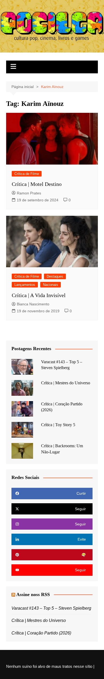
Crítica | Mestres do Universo (65, 383)
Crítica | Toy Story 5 (58, 424)
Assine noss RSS (33, 594)
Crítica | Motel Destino (37, 184)
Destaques (55, 276)
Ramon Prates (29, 193)
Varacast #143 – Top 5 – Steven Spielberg (51, 608)
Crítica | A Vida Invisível (39, 295)
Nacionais (50, 285)
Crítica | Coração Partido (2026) (41, 633)
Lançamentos (24, 285)
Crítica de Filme (26, 174)
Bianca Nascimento (33, 304)
